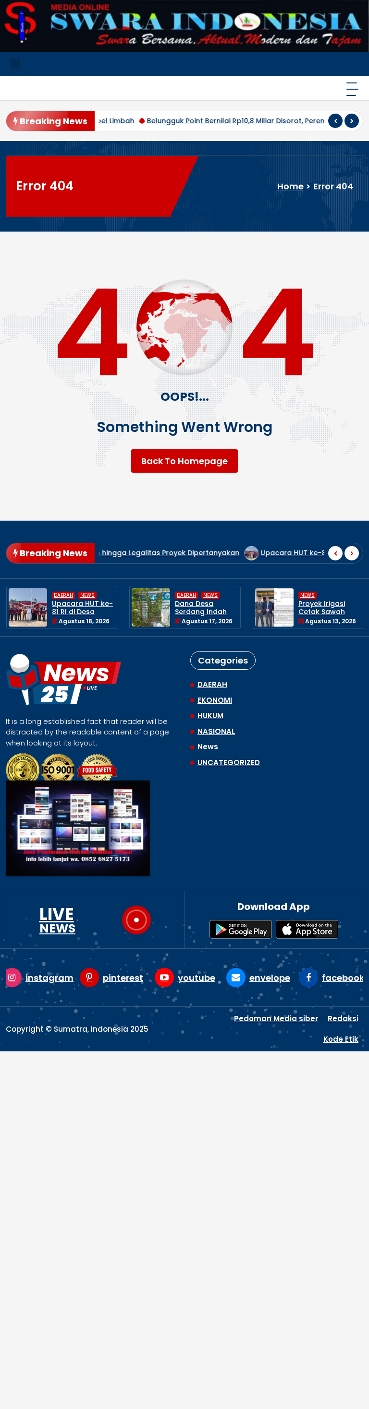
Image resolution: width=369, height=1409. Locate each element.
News (88, 595)
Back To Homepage (184, 461)
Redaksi (343, 1018)
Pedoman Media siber (276, 1018)
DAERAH (64, 595)
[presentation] (335, 121)
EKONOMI (214, 700)
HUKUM (210, 715)
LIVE (57, 920)
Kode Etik (340, 1039)
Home (290, 186)
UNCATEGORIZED (228, 762)
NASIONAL (216, 731)
